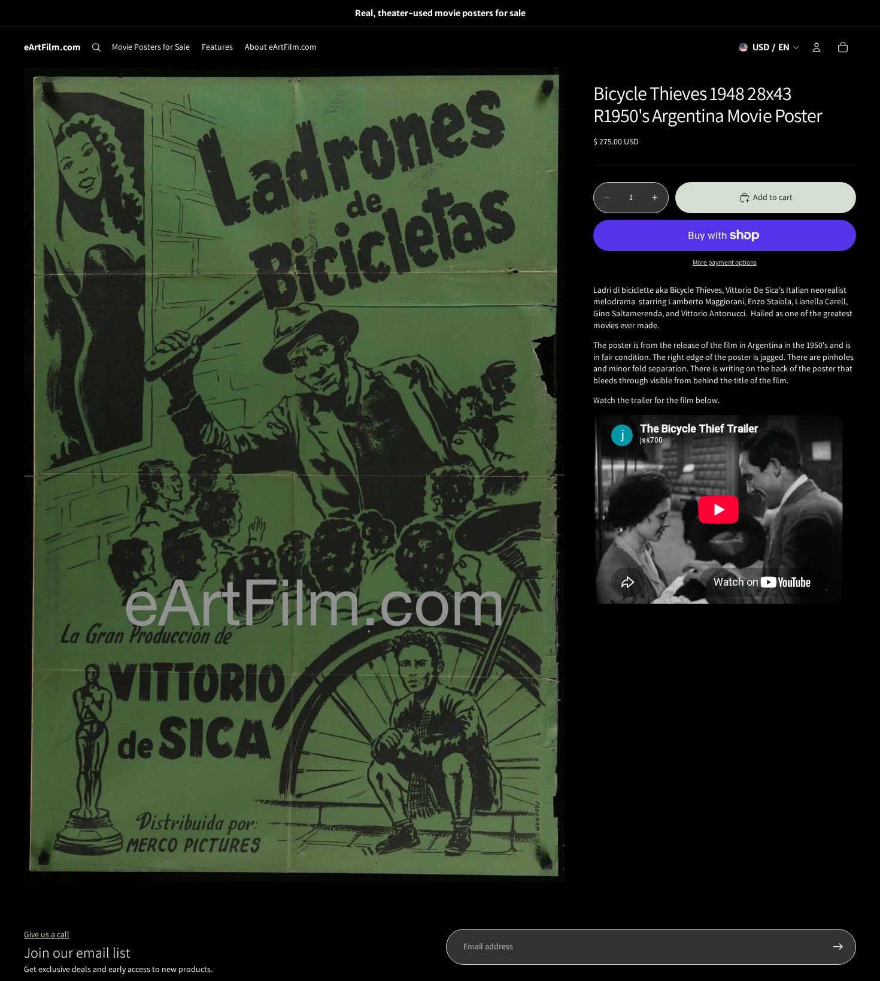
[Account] (816, 47)
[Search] (96, 47)
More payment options (725, 262)
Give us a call (46, 934)
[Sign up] (838, 946)
